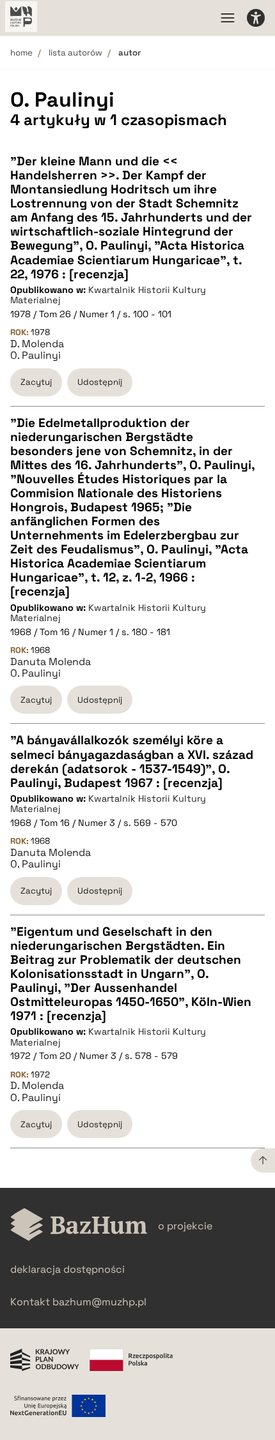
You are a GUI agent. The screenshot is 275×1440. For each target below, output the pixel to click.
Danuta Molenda (50, 662)
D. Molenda (37, 344)
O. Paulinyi (35, 355)
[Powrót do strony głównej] (79, 1226)
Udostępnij (99, 382)
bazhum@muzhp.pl (99, 1302)
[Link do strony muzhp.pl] (21, 17)
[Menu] (228, 18)
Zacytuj (36, 382)
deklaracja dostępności (67, 1269)
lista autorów (75, 52)
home (21, 52)
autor (129, 52)
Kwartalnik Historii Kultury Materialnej (108, 295)
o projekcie (185, 1226)
